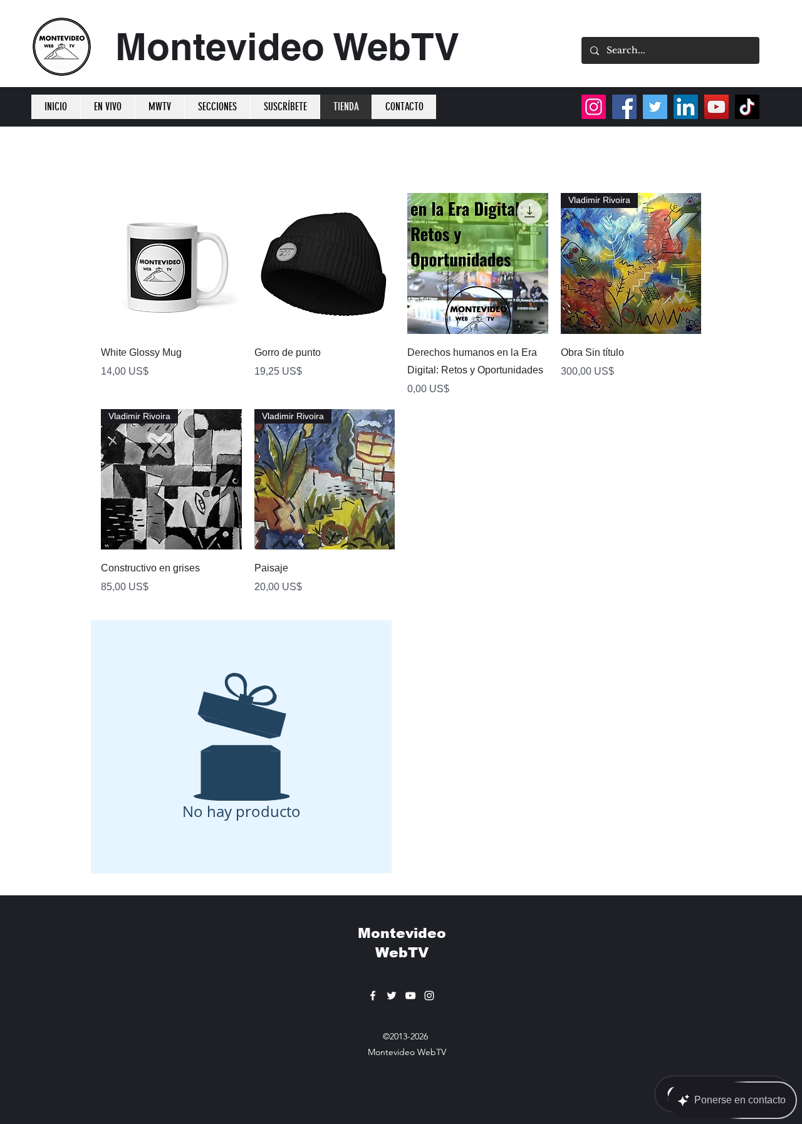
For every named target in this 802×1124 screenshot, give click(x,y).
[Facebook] (624, 107)
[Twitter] (655, 107)
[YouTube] (716, 107)
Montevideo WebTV (287, 46)
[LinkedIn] (686, 107)
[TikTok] (747, 107)
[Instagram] (593, 107)
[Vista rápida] (171, 263)
